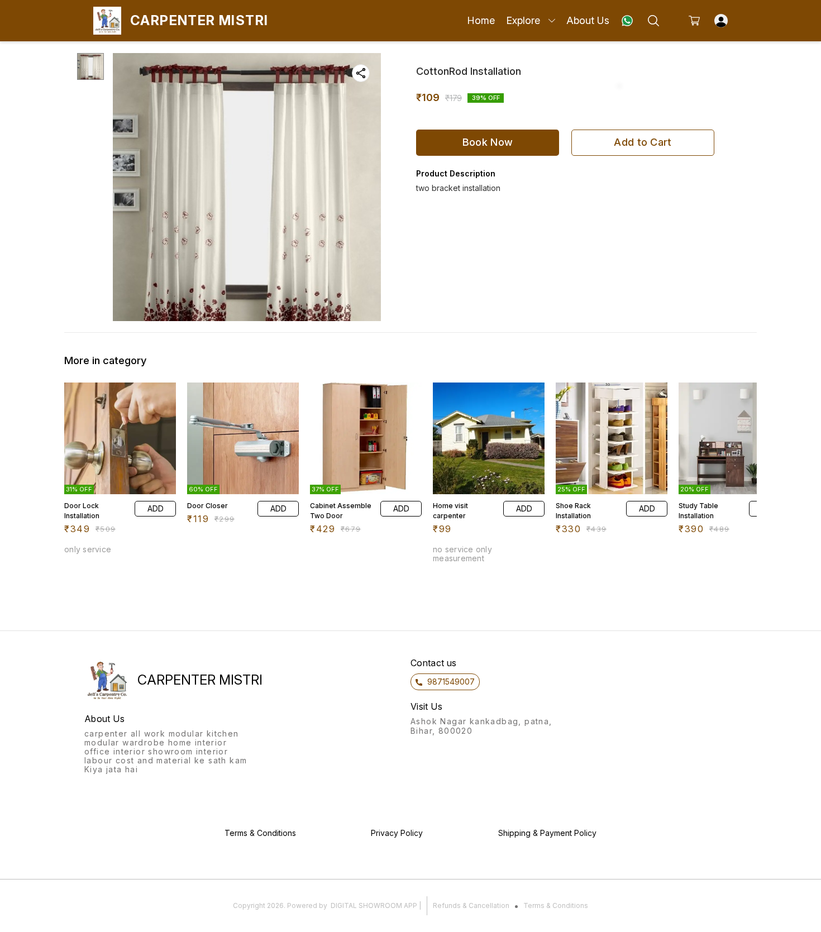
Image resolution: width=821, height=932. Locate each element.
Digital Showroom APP (374, 905)
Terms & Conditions (555, 905)
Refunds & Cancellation (471, 905)
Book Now (487, 142)
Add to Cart (642, 142)
